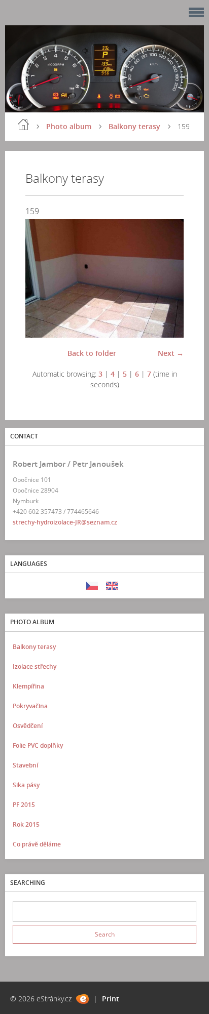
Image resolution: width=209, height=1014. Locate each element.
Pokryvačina (30, 706)
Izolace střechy (34, 666)
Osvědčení (28, 725)
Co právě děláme (37, 844)
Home (23, 124)
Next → (171, 353)
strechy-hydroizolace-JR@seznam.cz (65, 522)
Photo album (68, 126)
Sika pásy (26, 785)
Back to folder (91, 353)
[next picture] (167, 278)
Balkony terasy (134, 126)
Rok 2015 (26, 824)
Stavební (25, 765)
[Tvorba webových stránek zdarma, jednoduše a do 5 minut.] (82, 999)
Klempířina (28, 686)
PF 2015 (24, 804)
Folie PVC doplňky (38, 745)
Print (110, 998)
